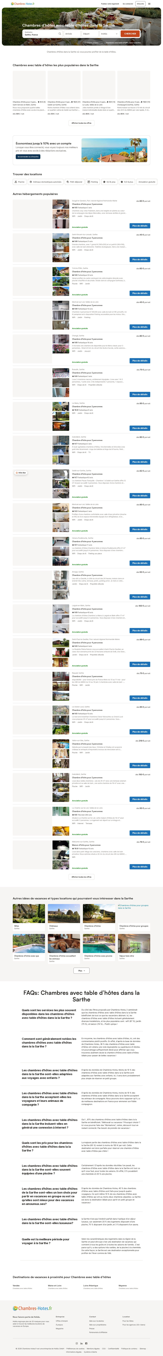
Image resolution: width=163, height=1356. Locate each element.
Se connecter (128, 4)
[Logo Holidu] (22, 4)
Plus (80, 970)
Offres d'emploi (62, 1321)
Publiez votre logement (110, 4)
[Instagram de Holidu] (77, 1343)
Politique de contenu (129, 1349)
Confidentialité (113, 1349)
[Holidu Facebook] (86, 1343)
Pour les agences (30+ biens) (134, 1325)
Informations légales (74, 1352)
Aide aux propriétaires (97, 1325)
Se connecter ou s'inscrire (28, 157)
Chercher (130, 33)
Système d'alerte (90, 1352)
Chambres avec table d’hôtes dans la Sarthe (123, 43)
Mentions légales (93, 1349)
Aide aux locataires (96, 1321)
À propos (59, 1325)
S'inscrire (140, 4)
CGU (104, 1349)
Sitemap (143, 1349)
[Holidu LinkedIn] (81, 1343)
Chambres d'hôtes (91, 43)
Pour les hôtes (128, 1321)
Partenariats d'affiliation (98, 1332)
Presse (92, 1328)
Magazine (59, 1328)
